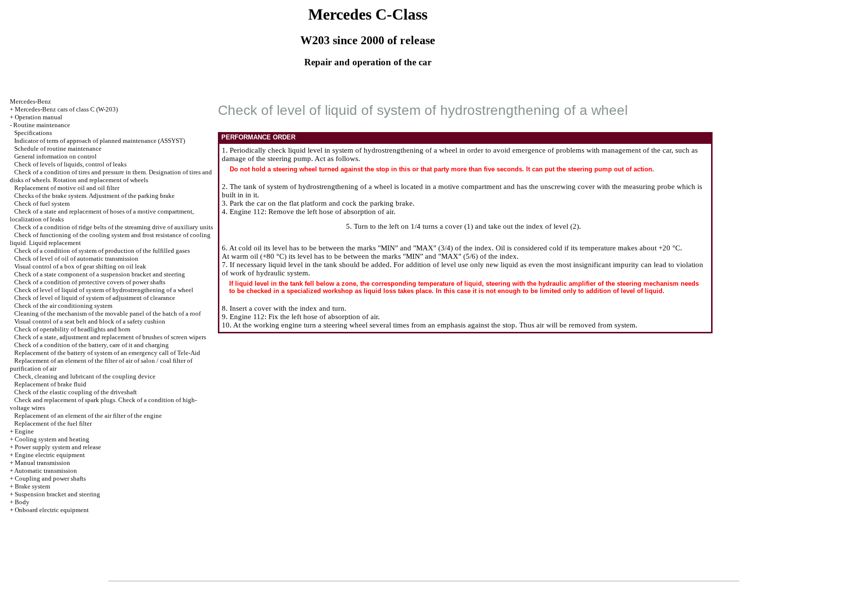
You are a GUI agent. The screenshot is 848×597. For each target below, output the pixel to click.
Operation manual (38, 117)
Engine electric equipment (50, 455)
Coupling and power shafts (50, 478)
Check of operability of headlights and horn (72, 329)
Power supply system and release (58, 447)
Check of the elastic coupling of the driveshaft (75, 392)
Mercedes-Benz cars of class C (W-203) (66, 109)
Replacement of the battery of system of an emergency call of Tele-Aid (107, 352)
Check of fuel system (42, 203)
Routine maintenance (41, 125)
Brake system (32, 486)
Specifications (33, 132)
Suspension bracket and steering (57, 494)
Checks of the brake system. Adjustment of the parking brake (94, 195)
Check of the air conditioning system (63, 305)
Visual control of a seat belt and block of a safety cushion (89, 321)
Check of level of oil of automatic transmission (76, 258)
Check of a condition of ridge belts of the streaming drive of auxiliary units (113, 227)
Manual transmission (42, 462)
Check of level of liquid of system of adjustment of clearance (94, 297)
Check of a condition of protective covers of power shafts (89, 282)
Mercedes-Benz (30, 101)
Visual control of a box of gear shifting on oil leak (80, 266)
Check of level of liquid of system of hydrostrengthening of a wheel (103, 290)
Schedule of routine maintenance (58, 148)
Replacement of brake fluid (50, 384)
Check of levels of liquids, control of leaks (70, 164)
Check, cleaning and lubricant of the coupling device (85, 376)
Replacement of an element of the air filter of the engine (88, 415)
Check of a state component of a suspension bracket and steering (99, 274)
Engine (24, 431)
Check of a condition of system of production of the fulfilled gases (102, 250)
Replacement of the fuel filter (53, 423)
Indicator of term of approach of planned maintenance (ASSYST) (99, 140)
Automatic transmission (45, 470)
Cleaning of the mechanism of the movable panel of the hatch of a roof (107, 313)
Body (22, 502)
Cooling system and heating (52, 439)
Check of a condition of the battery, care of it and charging (91, 345)
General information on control (55, 156)
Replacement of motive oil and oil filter (66, 187)
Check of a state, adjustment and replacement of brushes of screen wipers (110, 337)
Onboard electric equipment (52, 510)
